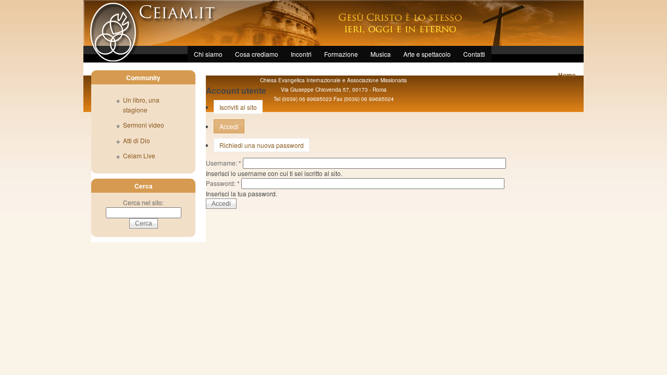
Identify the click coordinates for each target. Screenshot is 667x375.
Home (567, 75)
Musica (380, 53)
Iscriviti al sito (238, 107)
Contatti (474, 53)
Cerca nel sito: (143, 202)
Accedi (229, 126)
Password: (223, 183)
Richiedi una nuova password (261, 145)
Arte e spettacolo (427, 53)
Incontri (301, 53)
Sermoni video (143, 124)
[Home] (111, 59)
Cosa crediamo (256, 53)
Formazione (341, 53)
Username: (223, 162)
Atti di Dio (136, 140)
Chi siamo (208, 53)
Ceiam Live (139, 155)
